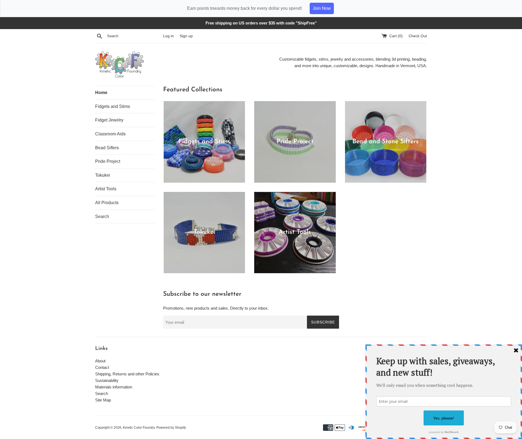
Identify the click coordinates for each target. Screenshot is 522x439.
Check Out (418, 36)
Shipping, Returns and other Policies (127, 374)
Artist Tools (105, 188)
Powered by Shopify (171, 427)
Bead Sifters (107, 147)
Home (101, 92)
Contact (102, 367)
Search (102, 216)
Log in (168, 36)
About (100, 361)
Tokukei (102, 175)
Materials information (113, 387)
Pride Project (107, 161)
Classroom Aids (110, 134)
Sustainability (107, 380)
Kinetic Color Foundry (139, 427)
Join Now (322, 8)
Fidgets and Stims (112, 106)
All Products (107, 202)
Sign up (186, 36)
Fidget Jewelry (109, 120)
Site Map (103, 400)
